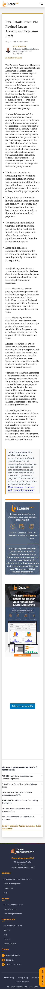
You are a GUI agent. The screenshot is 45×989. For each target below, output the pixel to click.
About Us (7, 930)
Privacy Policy (23, 977)
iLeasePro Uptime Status (13, 914)
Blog (5, 934)
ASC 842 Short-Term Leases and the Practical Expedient (17, 777)
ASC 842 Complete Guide (13, 925)
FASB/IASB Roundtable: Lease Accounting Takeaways (20, 802)
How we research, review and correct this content (21, 489)
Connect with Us (13, 964)
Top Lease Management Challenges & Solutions (18, 818)
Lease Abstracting (10, 909)
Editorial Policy (8, 977)
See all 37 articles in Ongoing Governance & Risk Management (21, 827)
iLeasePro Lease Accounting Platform (18, 879)
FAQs (5, 893)
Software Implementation (13, 904)
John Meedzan (19, 46)
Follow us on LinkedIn (22, 706)
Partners (7, 939)
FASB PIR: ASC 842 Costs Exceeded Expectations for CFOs (17, 794)
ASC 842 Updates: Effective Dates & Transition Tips (17, 810)
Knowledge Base (10, 944)
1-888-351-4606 (13, 955)
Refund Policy (37, 977)
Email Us (10, 960)
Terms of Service (22, 981)
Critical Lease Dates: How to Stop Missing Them (19, 786)
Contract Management (12, 884)
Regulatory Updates (13, 58)
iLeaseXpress (8, 888)
